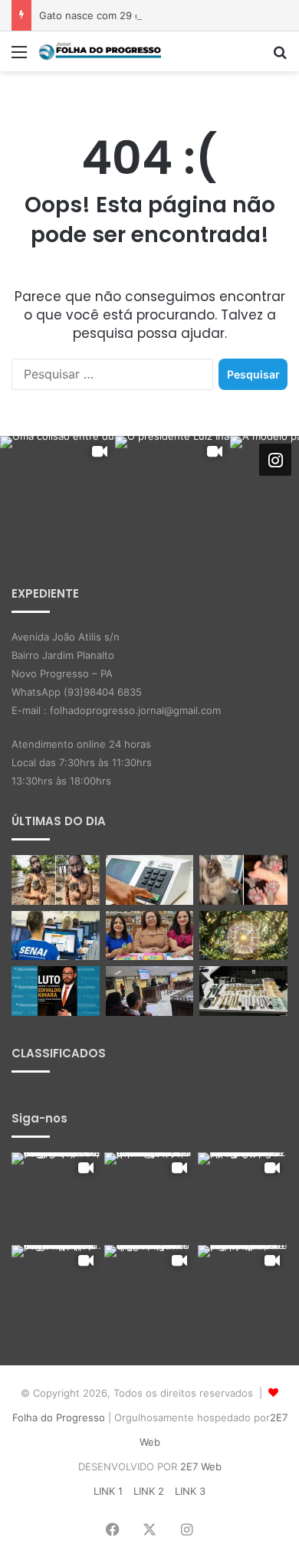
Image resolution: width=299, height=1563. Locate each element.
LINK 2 (148, 1491)
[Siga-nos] (275, 459)
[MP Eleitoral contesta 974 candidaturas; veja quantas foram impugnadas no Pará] (150, 880)
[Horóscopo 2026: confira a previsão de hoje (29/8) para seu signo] (243, 936)
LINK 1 (108, 1491)
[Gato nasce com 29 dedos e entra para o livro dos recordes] (243, 880)
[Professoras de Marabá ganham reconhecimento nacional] (150, 936)
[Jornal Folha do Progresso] (99, 51)
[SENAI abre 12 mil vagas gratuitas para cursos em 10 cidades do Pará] (56, 936)
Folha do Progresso (58, 1417)
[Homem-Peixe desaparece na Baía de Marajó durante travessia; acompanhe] (56, 880)
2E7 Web (201, 1466)
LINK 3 (190, 1491)
